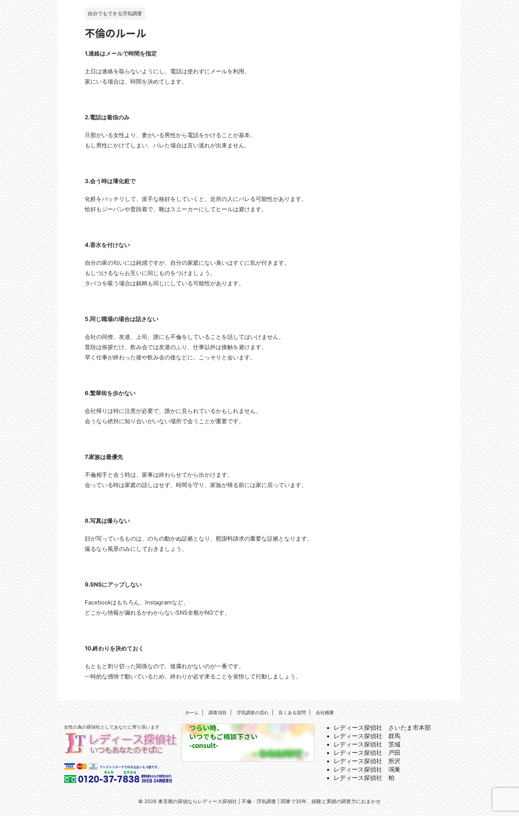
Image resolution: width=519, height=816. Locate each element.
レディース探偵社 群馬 (367, 736)
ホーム (192, 712)
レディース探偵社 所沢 (367, 761)
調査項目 (218, 712)
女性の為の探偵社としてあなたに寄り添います (112, 727)
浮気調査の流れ (253, 712)
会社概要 (325, 712)
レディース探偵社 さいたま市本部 (382, 727)
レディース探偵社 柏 (364, 777)
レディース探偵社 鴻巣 (367, 769)
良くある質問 (292, 712)
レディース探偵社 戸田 (367, 752)
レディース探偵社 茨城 (367, 744)
